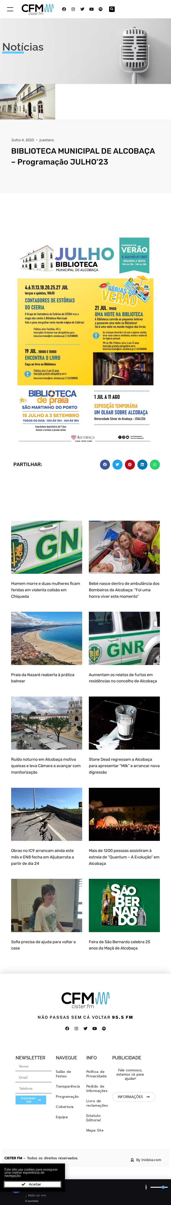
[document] (85, 602)
